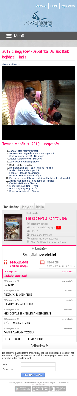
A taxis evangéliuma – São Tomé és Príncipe (31, 181)
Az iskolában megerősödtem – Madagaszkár (32, 153)
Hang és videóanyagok (44, 227)
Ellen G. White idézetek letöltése (48, 242)
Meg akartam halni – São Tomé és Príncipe (31, 168)
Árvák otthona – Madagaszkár (24, 170)
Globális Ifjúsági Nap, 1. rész (23, 186)
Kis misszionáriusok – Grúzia (24, 191)
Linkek (54, 6)
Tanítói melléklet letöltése (44, 238)
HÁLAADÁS (38, 283)
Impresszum (68, 6)
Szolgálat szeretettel (38, 273)
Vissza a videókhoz (11, 64)
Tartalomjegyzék (39, 223)
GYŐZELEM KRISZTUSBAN (38, 321)
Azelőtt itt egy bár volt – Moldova (25, 158)
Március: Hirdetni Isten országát (25, 175)
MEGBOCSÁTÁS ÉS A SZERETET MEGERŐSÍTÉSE (38, 311)
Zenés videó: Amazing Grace (24, 161)
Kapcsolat (41, 6)
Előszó (34, 231)
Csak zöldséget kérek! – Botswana (26, 156)
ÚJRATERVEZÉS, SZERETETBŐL (38, 302)
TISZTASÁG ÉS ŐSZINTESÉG (38, 292)
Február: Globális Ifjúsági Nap (24, 173)
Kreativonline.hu (39, 385)
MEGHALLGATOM (19, 264)
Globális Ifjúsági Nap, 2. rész (23, 188)
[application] (38, 103)
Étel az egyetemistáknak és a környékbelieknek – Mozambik (39, 178)
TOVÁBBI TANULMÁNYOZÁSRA (38, 330)
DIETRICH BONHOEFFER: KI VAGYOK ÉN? (23, 339)
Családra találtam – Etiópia (23, 183)
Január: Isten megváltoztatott (23, 151)
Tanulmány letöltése (41, 235)
